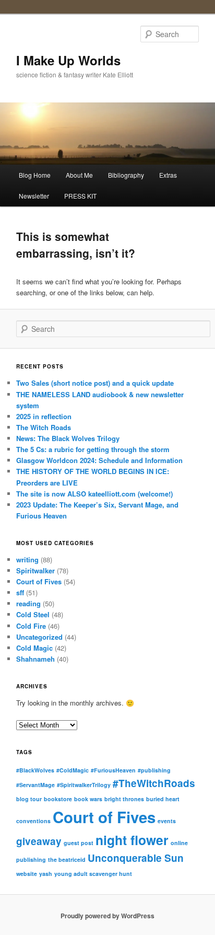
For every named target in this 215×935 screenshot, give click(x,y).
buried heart (163, 799)
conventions (33, 821)
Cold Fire (31, 626)
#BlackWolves (35, 770)
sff (20, 592)
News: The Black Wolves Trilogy (68, 438)
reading (28, 603)
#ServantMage (35, 785)
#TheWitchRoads (154, 783)
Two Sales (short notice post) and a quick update (95, 383)
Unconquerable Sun (136, 858)
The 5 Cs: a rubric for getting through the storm (93, 449)
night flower (132, 839)
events (167, 821)
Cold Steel (33, 614)
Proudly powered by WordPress (107, 915)
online (179, 843)
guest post (78, 843)
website (26, 874)
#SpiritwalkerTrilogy (84, 785)
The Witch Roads (43, 427)
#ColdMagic (72, 770)
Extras (168, 174)
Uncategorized (39, 637)
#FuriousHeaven (113, 770)
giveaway (39, 841)
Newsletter (34, 195)
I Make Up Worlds (68, 60)
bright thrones (124, 799)
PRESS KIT (80, 195)
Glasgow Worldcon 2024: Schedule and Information (99, 460)
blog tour (29, 799)
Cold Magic (34, 648)
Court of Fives (39, 581)
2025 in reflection (43, 416)
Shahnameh (35, 659)
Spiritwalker (35, 570)
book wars (88, 799)
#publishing (154, 770)
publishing (31, 859)
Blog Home (35, 174)
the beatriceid (67, 859)
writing (27, 559)
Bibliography (126, 174)
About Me (79, 174)
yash (45, 874)
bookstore (58, 799)
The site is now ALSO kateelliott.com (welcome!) (94, 494)
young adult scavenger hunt (93, 874)
